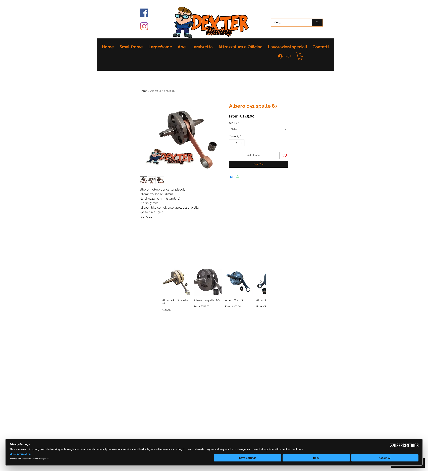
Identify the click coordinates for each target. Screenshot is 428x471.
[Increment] (241, 143)
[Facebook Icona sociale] (144, 13)
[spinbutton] (236, 143)
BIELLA (234, 123)
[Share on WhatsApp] (238, 177)
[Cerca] (317, 22)
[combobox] (258, 129)
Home (143, 90)
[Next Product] (261, 282)
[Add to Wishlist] (284, 155)
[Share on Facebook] (231, 177)
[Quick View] (176, 282)
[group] (214, 290)
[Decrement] (232, 143)
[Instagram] (144, 26)
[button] (300, 56)
